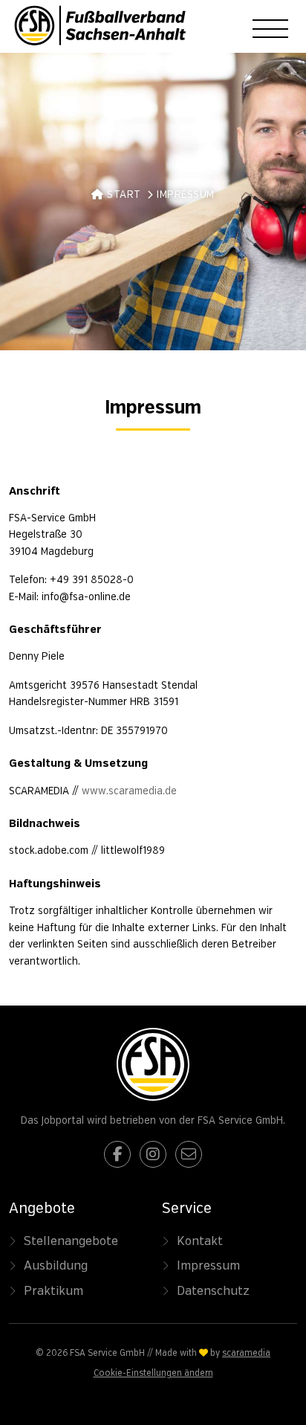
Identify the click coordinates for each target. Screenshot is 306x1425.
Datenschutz (213, 1291)
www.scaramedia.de (129, 791)
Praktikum (53, 1291)
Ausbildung (56, 1266)
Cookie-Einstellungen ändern (153, 1373)
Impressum (208, 1266)
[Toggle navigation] (270, 28)
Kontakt (200, 1241)
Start (122, 195)
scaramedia (246, 1353)
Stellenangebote (71, 1241)
